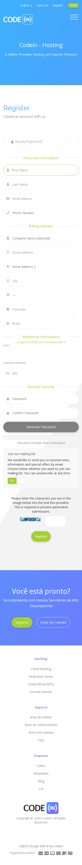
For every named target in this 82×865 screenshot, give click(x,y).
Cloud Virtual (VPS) (41, 684)
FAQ (41, 740)
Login (73, 5)
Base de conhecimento (41, 725)
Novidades (41, 773)
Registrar (22, 622)
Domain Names (41, 692)
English (25, 5)
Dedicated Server (41, 676)
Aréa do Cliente (41, 717)
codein (58, 846)
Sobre (41, 766)
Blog (41, 781)
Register (58, 5)
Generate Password (41, 427)
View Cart (42, 5)
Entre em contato (53, 622)
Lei (41, 789)
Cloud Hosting (41, 669)
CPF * (6, 346)
